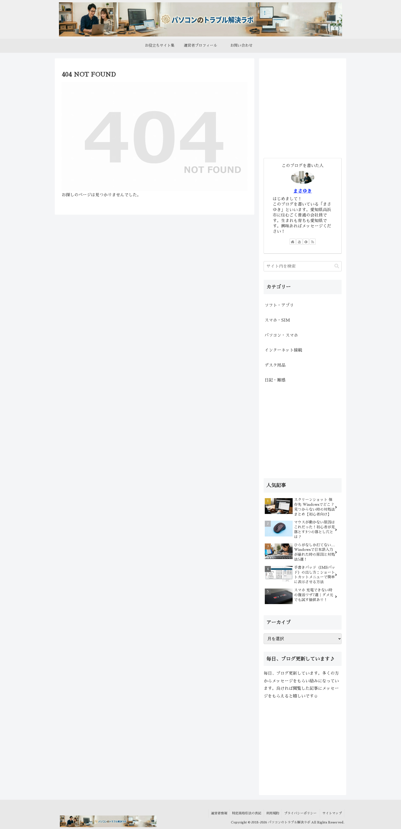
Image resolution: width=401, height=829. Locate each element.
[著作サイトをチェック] (293, 242)
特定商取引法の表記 (246, 813)
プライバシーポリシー (300, 813)
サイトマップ (332, 813)
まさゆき (302, 191)
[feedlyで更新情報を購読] (306, 242)
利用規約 (272, 813)
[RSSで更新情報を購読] (313, 242)
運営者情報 (219, 813)
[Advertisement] (303, 110)
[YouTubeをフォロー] (299, 242)
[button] (337, 266)
